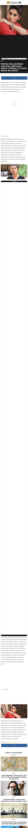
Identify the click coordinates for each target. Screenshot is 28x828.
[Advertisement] (14, 47)
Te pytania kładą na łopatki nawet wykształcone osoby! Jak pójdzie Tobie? (14, 800)
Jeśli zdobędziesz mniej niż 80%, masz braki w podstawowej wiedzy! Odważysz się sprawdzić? (14, 777)
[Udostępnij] (14, 78)
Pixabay (9, 742)
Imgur (12, 742)
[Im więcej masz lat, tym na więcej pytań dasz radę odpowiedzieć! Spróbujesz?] (14, 810)
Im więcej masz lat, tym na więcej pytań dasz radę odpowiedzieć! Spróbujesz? (14, 823)
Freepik (16, 742)
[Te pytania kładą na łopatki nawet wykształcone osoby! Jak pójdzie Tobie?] (14, 788)
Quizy (13, 773)
